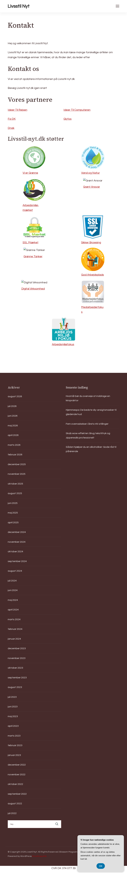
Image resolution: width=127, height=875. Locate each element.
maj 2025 (13, 512)
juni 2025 (13, 503)
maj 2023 (13, 716)
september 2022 (17, 794)
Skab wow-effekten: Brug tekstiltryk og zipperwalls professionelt (88, 435)
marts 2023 (14, 735)
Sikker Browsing (91, 242)
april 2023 (13, 726)
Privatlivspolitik (39, 856)
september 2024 (17, 561)
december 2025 (17, 464)
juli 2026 (12, 406)
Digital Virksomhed (33, 288)
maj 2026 (13, 425)
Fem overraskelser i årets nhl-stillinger (87, 424)
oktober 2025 (15, 483)
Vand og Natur (90, 172)
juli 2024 (12, 580)
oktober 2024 (15, 551)
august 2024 (15, 571)
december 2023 (17, 648)
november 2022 (16, 774)
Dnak (11, 128)
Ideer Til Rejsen (17, 109)
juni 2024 (13, 590)
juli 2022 (12, 813)
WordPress (26, 856)
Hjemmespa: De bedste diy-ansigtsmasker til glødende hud (91, 412)
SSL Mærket (30, 242)
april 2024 (13, 609)
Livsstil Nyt (19, 6)
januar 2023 (14, 755)
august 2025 (15, 493)
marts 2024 (14, 619)
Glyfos (68, 118)
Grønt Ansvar (91, 186)
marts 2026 (14, 445)
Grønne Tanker (33, 256)
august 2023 (15, 687)
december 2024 (17, 532)
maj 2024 (13, 600)
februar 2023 (15, 745)
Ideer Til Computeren (77, 109)
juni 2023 (13, 706)
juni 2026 (13, 416)
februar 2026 (15, 454)
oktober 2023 (15, 668)
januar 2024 (14, 639)
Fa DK (12, 118)
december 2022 (17, 764)
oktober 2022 (15, 784)
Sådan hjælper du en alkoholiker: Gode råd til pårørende (91, 449)
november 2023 (16, 658)
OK (100, 866)
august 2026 (15, 396)
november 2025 (16, 474)
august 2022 (15, 803)
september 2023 (17, 677)
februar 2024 (15, 629)
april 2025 (13, 522)
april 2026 (13, 435)
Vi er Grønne (30, 172)
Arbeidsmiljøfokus (63, 344)
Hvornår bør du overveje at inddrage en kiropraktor (88, 398)
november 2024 (16, 542)
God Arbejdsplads (92, 274)
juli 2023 (12, 697)
